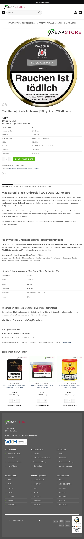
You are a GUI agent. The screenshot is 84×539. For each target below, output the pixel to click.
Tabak (66, 475)
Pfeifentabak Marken (50, 23)
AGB (60, 453)
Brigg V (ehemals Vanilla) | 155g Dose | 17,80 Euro (69, 386)
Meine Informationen (14, 462)
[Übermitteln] (39, 12)
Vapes (14, 475)
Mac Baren (70, 23)
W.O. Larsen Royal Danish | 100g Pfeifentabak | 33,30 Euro (14, 386)
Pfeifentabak (29, 23)
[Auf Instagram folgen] (37, 521)
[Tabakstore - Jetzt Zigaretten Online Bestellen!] (14, 7)
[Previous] (1, 383)
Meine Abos (11, 458)
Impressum (67, 342)
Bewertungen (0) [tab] (44, 186)
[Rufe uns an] (40, 521)
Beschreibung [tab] (7, 186)
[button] (80, 12)
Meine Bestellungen (14, 453)
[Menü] (80, 517)
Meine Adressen (13, 466)
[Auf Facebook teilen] (3, 173)
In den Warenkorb (24, 159)
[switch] (77, 530)
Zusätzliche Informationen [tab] (25, 186)
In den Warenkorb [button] (14, 405)
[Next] (82, 383)
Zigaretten (42, 475)
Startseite (13, 23)
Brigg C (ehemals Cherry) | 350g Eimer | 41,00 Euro (42, 386)
